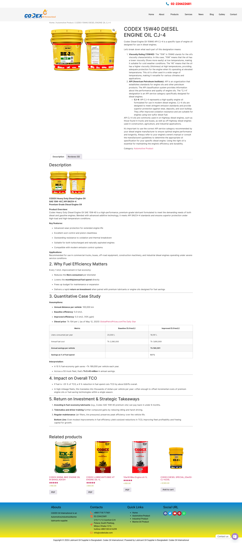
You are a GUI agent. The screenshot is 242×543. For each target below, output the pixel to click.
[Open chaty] (235, 536)
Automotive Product (64, 23)
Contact (233, 14)
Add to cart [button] (168, 489)
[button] (114, 30)
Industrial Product (140, 519)
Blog (212, 14)
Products (174, 14)
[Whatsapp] (184, 513)
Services (188, 14)
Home (151, 14)
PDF (53, 492)
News (201, 14)
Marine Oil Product (140, 522)
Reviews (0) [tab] (74, 156)
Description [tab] (58, 156)
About (161, 14)
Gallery (222, 14)
